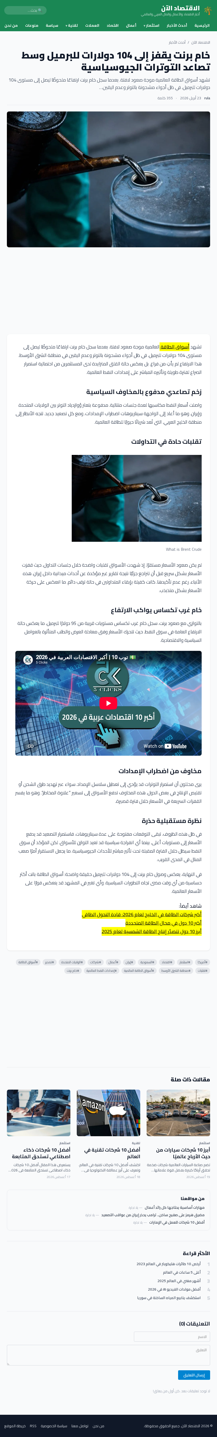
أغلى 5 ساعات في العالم (182, 1272)
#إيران (129, 962)
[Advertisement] (108, 291)
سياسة (52, 25)
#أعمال (113, 962)
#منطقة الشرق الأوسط (176, 971)
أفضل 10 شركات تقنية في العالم (112, 1153)
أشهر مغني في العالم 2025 (179, 1280)
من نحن (11, 25)
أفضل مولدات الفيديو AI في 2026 (174, 1289)
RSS (33, 1426)
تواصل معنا (79, 1426)
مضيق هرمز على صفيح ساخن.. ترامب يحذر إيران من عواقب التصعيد (153, 1214)
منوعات (31, 25)
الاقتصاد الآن (200, 42)
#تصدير (49, 962)
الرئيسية (202, 25)
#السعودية (147, 962)
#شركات (95, 962)
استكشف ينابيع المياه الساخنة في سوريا (169, 1297)
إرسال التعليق (194, 1375)
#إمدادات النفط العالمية (102, 971)
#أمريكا (202, 962)
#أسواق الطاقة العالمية (139, 971)
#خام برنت (73, 971)
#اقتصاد (167, 962)
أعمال (131, 25)
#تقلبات (202, 971)
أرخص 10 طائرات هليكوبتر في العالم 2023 (169, 1263)
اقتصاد (113, 25)
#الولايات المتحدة (72, 962)
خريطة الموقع (15, 1426)
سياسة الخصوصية (54, 1426)
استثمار (151, 25)
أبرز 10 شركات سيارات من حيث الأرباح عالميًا (183, 1153)
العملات (92, 25)
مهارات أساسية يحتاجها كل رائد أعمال (175, 1207)
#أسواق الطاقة (28, 962)
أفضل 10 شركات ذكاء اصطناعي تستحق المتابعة (41, 1153)
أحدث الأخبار (177, 25)
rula (207, 98)
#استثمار (185, 962)
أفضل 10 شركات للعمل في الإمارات (177, 1222)
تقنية (72, 25)
